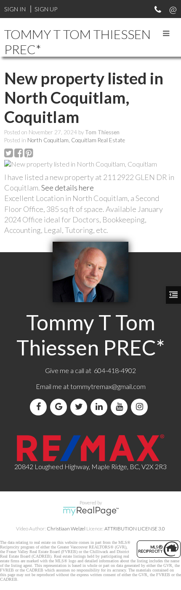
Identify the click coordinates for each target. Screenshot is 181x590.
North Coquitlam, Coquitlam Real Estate (76, 140)
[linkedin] (100, 407)
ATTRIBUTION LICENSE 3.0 (134, 528)
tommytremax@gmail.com (108, 386)
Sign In (15, 9)
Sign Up (46, 9)
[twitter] (80, 407)
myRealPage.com (90, 511)
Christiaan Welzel (66, 528)
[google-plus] (60, 407)
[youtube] (121, 407)
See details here (67, 187)
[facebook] (40, 407)
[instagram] (141, 407)
